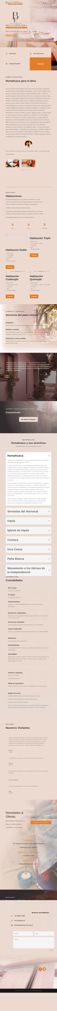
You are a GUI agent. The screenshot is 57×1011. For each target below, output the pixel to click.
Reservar (40, 64)
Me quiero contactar (28, 419)
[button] (28, 775)
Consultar (10, 267)
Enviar (51, 950)
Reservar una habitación (40, 912)
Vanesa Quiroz (38, 990)
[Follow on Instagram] (44, 969)
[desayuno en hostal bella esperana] (28, 170)
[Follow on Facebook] (40, 969)
